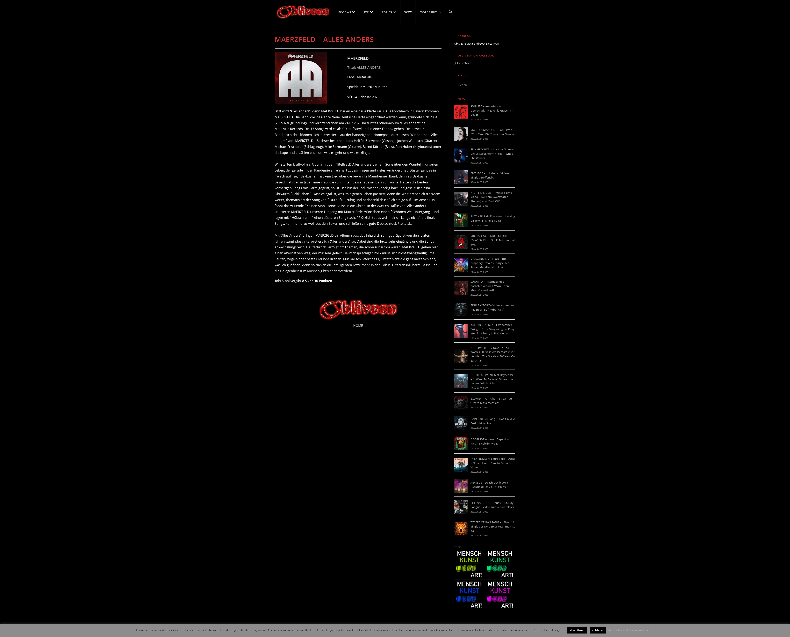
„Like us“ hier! (462, 63)
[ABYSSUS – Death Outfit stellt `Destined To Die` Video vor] (461, 486)
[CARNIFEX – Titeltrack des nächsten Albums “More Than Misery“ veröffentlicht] (461, 288)
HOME (358, 325)
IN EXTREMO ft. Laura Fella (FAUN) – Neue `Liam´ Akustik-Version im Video (493, 463)
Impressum (646, 630)
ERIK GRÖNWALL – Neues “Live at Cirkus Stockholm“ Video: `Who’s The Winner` (492, 153)
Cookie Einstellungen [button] (548, 630)
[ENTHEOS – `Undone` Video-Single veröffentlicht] (461, 177)
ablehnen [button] (598, 630)
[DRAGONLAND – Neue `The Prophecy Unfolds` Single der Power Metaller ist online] (461, 265)
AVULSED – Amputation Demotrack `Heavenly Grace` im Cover (492, 110)
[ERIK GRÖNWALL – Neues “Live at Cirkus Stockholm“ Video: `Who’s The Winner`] (461, 155)
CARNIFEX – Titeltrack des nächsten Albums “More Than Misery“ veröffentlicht (490, 286)
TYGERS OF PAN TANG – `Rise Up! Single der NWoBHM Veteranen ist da (493, 526)
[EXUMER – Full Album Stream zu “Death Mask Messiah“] (461, 403)
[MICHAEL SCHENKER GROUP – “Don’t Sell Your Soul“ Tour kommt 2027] (461, 242)
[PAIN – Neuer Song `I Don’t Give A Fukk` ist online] (461, 423)
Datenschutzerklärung (622, 630)
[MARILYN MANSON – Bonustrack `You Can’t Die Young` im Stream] (461, 134)
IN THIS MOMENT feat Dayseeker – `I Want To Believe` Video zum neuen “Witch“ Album (492, 379)
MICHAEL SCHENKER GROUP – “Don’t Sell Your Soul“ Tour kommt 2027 (493, 240)
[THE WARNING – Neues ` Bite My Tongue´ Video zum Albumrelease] (461, 507)
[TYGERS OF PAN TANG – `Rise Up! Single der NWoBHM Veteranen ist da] (461, 529)
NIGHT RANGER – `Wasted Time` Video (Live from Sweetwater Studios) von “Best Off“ (492, 197)
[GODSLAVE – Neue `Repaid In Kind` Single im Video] (461, 443)
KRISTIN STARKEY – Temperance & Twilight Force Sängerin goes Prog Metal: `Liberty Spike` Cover (493, 329)
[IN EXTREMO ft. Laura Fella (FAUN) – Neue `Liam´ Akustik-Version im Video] (461, 465)
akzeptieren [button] (577, 630)
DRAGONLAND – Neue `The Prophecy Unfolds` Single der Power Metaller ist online (490, 263)
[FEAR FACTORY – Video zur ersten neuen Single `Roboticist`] (461, 309)
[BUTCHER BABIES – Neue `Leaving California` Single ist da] (461, 220)
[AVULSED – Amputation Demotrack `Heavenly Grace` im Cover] (461, 112)
